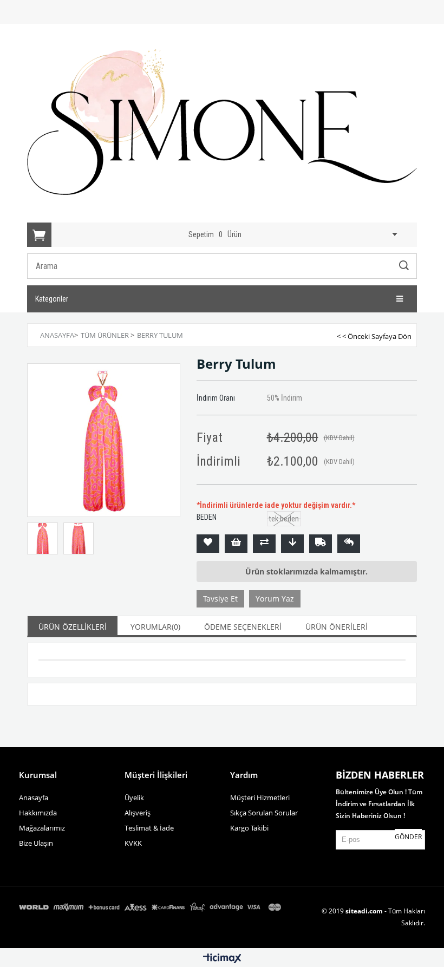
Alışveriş (138, 813)
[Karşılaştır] (264, 543)
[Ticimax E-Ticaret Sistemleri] (222, 958)
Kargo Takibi (249, 828)
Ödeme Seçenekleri (243, 627)
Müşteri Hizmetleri (260, 797)
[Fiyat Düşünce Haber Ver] (292, 543)
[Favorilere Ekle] (208, 543)
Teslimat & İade (149, 828)
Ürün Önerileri (336, 627)
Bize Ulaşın (36, 843)
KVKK (133, 843)
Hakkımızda (38, 813)
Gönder (408, 836)
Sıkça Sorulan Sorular (264, 813)
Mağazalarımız (42, 828)
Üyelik (134, 797)
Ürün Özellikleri (72, 627)
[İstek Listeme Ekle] (236, 543)
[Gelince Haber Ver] (348, 543)
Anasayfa (33, 797)
